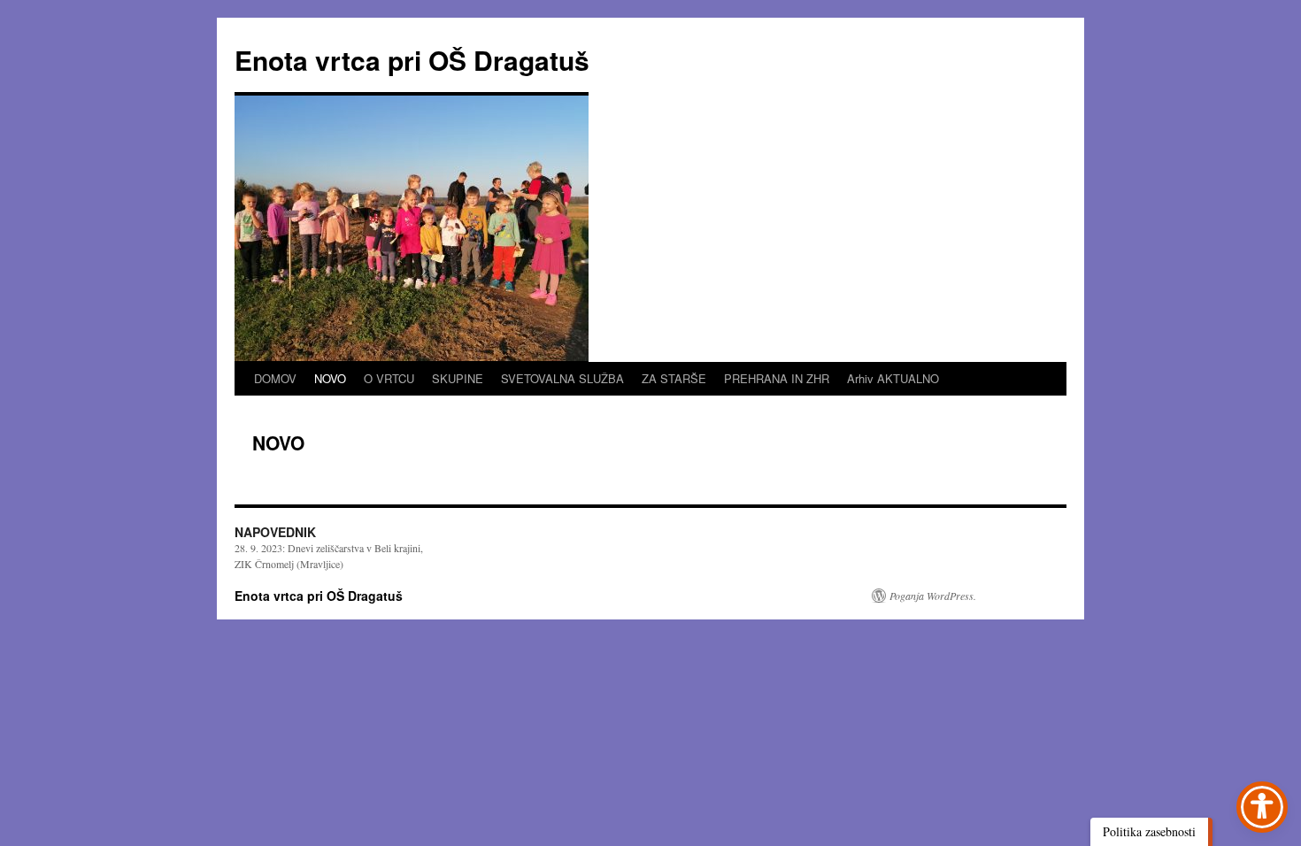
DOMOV (275, 378)
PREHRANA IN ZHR (776, 378)
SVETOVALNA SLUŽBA (562, 378)
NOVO (330, 378)
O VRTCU (389, 378)
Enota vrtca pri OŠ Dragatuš (412, 60)
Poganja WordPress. (932, 595)
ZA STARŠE (674, 378)
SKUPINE (457, 378)
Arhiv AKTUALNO (893, 378)
